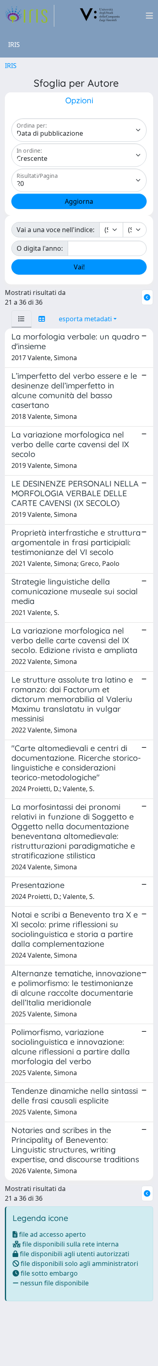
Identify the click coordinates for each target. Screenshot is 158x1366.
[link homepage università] (100, 16)
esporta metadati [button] (85, 318)
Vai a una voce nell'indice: (55, 229)
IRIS (11, 65)
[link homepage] (29, 16)
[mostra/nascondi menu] (149, 16)
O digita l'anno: (40, 248)
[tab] (21, 318)
